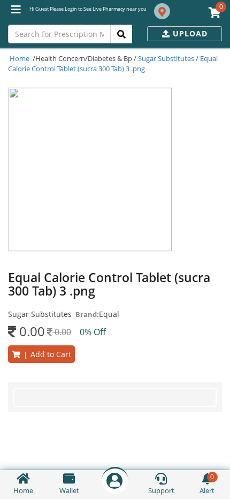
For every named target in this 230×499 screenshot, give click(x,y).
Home (19, 58)
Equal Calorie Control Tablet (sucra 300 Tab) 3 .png (113, 63)
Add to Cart (45, 354)
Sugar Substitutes (166, 58)
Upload (189, 33)
